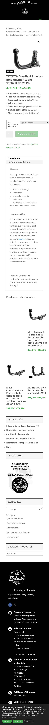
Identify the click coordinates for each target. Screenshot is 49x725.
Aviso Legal (19, 632)
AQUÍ (14, 717)
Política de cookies (22, 648)
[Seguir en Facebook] (10, 605)
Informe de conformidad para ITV (22, 426)
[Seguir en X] (15, 605)
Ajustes (28, 721)
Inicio (8, 28)
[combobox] (24, 508)
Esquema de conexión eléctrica (21, 438)
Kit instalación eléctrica (13, 124)
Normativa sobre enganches (20, 430)
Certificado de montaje (17, 434)
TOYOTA (18, 32)
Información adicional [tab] (19, 162)
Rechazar (18, 721)
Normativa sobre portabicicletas (22, 442)
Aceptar (7, 721)
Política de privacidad (23, 638)
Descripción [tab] (14, 158)
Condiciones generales (24, 635)
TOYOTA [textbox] (23, 509)
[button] (39, 42)
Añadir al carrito (26, 133)
